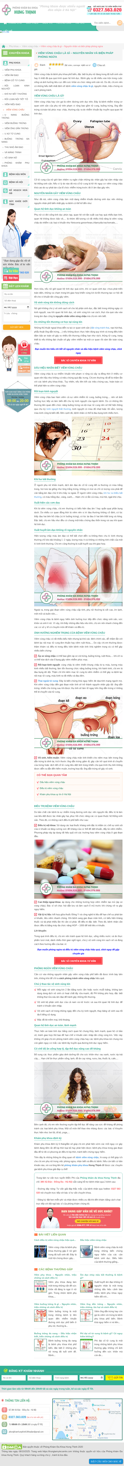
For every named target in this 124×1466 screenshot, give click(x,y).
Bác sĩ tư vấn (26, 361)
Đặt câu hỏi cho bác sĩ (106, 1461)
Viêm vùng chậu (15, 109)
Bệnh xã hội (16, 182)
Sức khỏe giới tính (18, 203)
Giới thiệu (32, 23)
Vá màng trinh (13, 152)
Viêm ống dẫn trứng (17, 128)
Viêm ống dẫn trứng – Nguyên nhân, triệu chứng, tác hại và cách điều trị (101, 1305)
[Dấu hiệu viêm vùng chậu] (86, 1251)
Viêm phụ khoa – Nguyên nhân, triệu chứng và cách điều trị (55, 1276)
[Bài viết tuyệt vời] (62, 64)
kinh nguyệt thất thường (59, 409)
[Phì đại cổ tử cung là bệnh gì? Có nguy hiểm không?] (86, 1345)
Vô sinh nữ (11, 157)
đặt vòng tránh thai (100, 327)
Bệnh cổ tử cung (15, 80)
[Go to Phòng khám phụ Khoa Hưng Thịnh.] (3, 46)
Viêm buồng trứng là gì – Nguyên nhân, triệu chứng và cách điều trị (55, 1305)
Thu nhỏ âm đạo (14, 147)
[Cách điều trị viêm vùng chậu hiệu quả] (40, 1251)
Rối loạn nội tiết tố (16, 99)
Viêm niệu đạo (12, 104)
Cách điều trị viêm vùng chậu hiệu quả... (55, 1240)
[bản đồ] (87, 1438)
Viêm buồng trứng (15, 123)
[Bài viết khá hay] (56, 64)
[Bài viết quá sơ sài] (50, 64)
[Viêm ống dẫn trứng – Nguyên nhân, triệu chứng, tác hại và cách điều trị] (86, 1316)
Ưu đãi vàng (24, 351)
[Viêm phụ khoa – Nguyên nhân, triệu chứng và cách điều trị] (40, 1286)
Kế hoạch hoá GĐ (18, 191)
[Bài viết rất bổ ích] (59, 64)
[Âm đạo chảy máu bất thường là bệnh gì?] (86, 1286)
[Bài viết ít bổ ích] (53, 64)
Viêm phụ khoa (13, 70)
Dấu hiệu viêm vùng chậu (52, 782)
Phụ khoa (14, 63)
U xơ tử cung (12, 133)
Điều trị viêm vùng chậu (51, 788)
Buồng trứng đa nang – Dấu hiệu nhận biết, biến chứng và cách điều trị (55, 1335)
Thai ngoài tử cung (48, 681)
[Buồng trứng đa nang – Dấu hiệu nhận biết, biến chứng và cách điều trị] (40, 1345)
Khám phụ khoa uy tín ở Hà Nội (55, 794)
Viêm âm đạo (12, 75)
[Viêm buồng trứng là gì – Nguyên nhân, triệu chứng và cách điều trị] (40, 1316)
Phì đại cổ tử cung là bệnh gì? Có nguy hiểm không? (101, 1335)
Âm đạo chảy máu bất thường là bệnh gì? (101, 1276)
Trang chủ (15, 23)
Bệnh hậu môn (17, 174)
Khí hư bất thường (16, 94)
